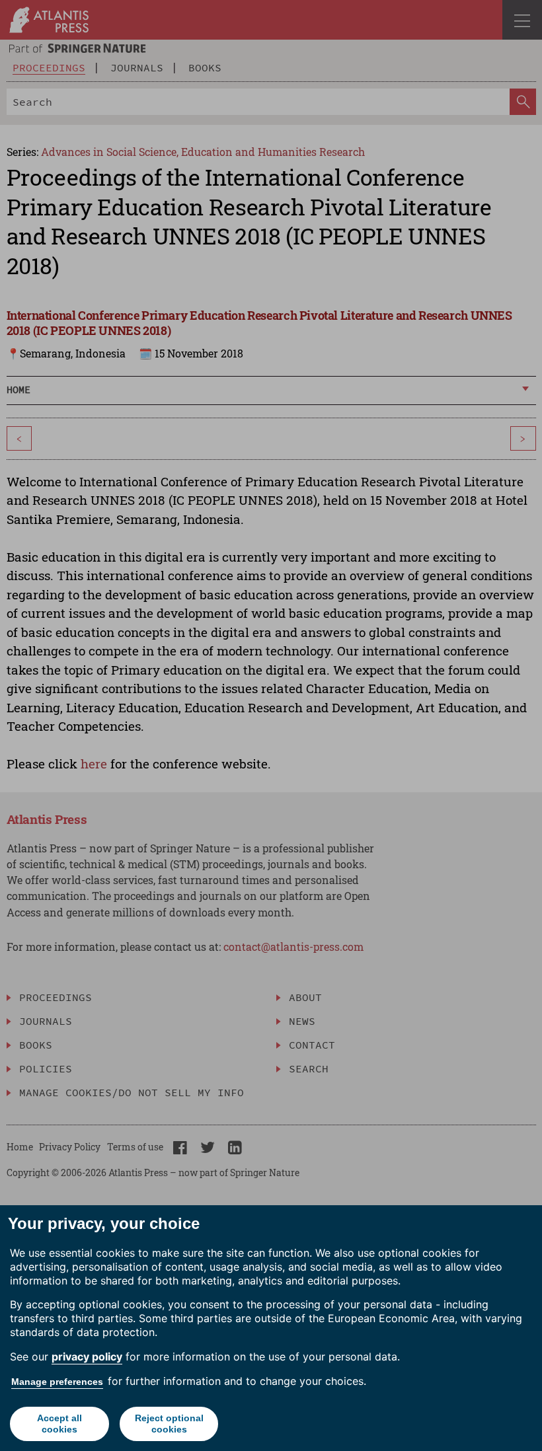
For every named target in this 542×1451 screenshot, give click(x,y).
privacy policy (87, 1356)
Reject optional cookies (169, 1423)
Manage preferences (57, 1381)
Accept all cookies (59, 1423)
